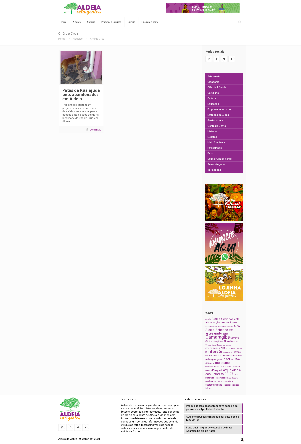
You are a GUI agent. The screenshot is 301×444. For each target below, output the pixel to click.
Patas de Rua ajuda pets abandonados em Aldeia (81, 94)
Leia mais (95, 129)
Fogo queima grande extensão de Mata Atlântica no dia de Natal (209, 429)
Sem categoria (216, 164)
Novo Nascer (233, 366)
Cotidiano (213, 92)
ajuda (208, 319)
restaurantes (212, 381)
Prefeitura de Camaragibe (216, 378)
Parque (216, 370)
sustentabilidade (213, 384)
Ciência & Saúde (216, 87)
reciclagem (233, 378)
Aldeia (215, 319)
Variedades (214, 169)
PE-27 (228, 374)
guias (219, 359)
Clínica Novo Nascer (213, 345)
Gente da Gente (216, 125)
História (212, 131)
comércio (227, 345)
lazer (226, 359)
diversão (216, 352)
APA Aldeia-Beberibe (222, 328)
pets (236, 374)
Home (61, 38)
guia (214, 359)
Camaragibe (217, 337)
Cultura (211, 98)
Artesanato (214, 76)
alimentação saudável (218, 322)
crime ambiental (235, 348)
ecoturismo (227, 352)
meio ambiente (226, 363)
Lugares (212, 136)
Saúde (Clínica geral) (219, 158)
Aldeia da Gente (230, 319)
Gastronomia (215, 120)
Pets (210, 153)
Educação (213, 103)
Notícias (78, 38)
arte (231, 330)
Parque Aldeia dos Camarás (223, 372)
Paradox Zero (242, 439)
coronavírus (212, 348)
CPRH (224, 348)
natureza (223, 367)
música (209, 366)
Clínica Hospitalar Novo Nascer (221, 341)
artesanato (213, 333)
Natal (216, 366)
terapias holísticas (231, 385)
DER (207, 352)
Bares (225, 333)
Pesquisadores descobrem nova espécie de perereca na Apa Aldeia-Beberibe (212, 407)
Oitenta (208, 370)
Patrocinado (214, 147)
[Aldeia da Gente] (82, 8)
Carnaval (234, 338)
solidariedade (227, 381)
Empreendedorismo (219, 109)
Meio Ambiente (216, 142)
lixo (232, 359)
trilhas (208, 388)
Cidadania (213, 81)
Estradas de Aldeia (218, 114)
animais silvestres (225, 326)
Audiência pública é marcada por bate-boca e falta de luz (212, 418)
